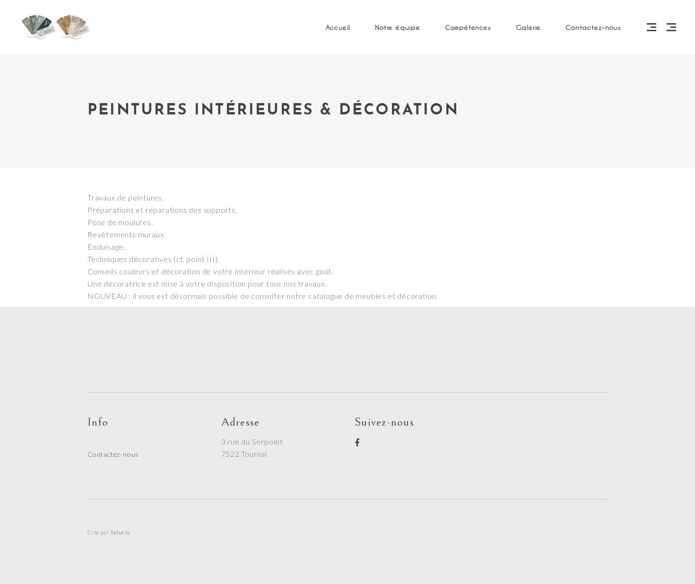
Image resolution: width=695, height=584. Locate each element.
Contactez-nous (113, 454)
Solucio (120, 532)
